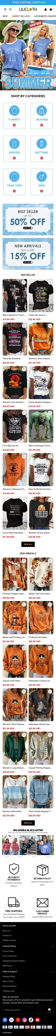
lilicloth (10, 1033)
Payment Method (10, 986)
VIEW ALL (28, 544)
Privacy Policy (8, 951)
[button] (5, 9)
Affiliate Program (9, 940)
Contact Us (7, 935)
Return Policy (8, 981)
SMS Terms (7, 966)
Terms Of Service (10, 956)
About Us (6, 931)
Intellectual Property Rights (14, 961)
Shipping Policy (9, 976)
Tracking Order (9, 991)
